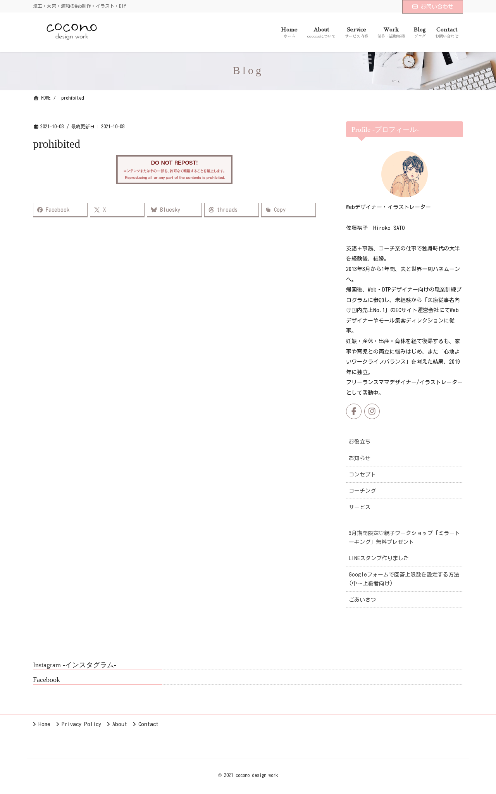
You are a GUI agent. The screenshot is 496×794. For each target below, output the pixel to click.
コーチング (362, 491)
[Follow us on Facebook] (354, 411)
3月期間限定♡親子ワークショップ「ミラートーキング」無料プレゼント (404, 537)
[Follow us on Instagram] (372, 411)
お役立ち (359, 441)
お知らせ (359, 458)
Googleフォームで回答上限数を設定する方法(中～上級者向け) (404, 579)
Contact (148, 724)
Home (44, 724)
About (119, 724)
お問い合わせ (437, 6)
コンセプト (362, 474)
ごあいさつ (362, 599)
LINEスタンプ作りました (379, 558)
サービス (359, 507)
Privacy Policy (81, 724)
